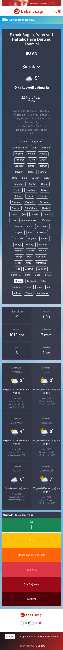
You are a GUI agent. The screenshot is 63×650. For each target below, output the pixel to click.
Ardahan (20, 159)
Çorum (44, 184)
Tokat (43, 281)
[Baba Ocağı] (28, 11)
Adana (23, 141)
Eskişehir (30, 202)
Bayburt (19, 172)
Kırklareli (18, 238)
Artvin (32, 159)
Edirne (18, 196)
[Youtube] (40, 623)
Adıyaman (37, 141)
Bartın (31, 166)
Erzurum (16, 202)
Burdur (35, 178)
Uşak (39, 287)
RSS (10, 636)
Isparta (34, 214)
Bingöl (43, 172)
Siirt (27, 275)
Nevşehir (41, 256)
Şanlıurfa (16, 275)
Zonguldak (42, 293)
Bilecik (31, 172)
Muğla (19, 256)
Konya (18, 244)
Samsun (42, 269)
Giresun (16, 208)
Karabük (46, 220)
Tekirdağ (31, 281)
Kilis (30, 232)
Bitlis (14, 178)
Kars (29, 226)
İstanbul (47, 214)
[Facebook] (23, 623)
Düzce (44, 190)
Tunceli (28, 287)
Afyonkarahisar (20, 147)
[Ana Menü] (3, 11)
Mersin (42, 250)
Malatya (43, 244)
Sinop (37, 275)
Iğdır (23, 214)
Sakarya (29, 269)
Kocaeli (44, 238)
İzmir (13, 220)
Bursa (47, 178)
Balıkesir (19, 166)
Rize (18, 269)
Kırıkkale (41, 232)
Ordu (28, 263)
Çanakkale (19, 184)
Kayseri (19, 232)
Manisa (19, 250)
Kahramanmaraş (29, 220)
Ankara (31, 153)
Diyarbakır (31, 190)
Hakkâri (46, 208)
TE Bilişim (39, 646)
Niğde (18, 263)
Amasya (19, 153)
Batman (43, 166)
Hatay (14, 214)
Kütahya (30, 244)
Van (49, 287)
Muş (29, 256)
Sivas (48, 275)
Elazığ (30, 196)
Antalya (43, 153)
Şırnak (18, 281)
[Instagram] (34, 623)
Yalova (17, 293)
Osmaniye (41, 263)
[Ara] (55, 11)
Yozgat (28, 293)
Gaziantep (45, 202)
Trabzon (15, 287)
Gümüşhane (31, 208)
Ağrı (34, 147)
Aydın (43, 159)
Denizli (17, 190)
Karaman (18, 226)
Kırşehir (32, 238)
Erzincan (42, 196)
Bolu (24, 178)
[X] (28, 623)
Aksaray (45, 147)
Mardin (31, 250)
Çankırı (32, 184)
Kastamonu (42, 226)
